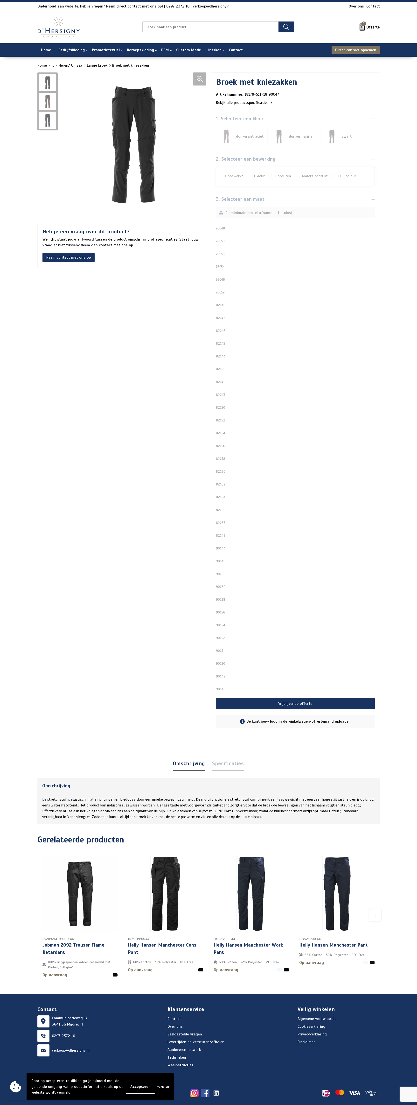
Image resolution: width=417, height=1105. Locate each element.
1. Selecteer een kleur (240, 119)
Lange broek (97, 65)
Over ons (356, 6)
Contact (373, 6)
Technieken (176, 1057)
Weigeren (162, 1086)
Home (42, 65)
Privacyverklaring (312, 1034)
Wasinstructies (180, 1065)
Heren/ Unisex (70, 65)
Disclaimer (306, 1042)
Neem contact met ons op (68, 257)
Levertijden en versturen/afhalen (195, 1042)
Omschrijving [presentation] (189, 763)
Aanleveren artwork (184, 1049)
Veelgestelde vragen (184, 1034)
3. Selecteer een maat (240, 199)
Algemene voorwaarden (318, 1018)
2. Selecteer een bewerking (245, 159)
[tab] (189, 763)
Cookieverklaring (311, 1026)
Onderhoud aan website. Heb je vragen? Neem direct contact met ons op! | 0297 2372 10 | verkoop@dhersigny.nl (133, 6)
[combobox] (210, 26)
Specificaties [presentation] (228, 763)
